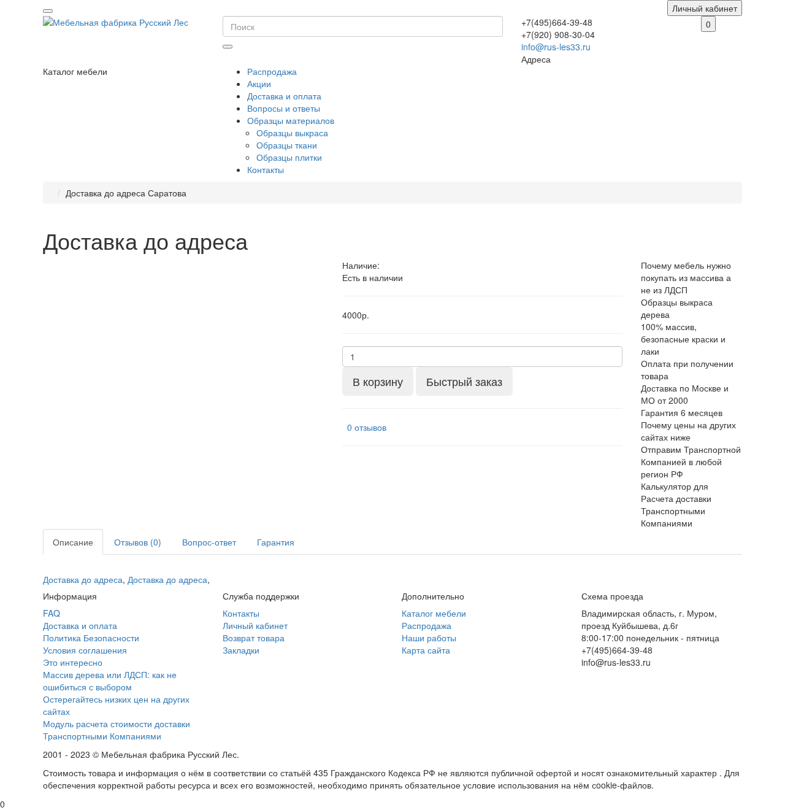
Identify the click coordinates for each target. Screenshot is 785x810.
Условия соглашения (85, 650)
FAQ (51, 613)
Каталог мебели (434, 613)
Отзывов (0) (137, 542)
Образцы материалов (290, 120)
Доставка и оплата (284, 96)
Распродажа (272, 71)
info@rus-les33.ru (556, 46)
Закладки (241, 650)
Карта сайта (426, 650)
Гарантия (275, 542)
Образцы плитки (289, 157)
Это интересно (72, 662)
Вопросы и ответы (283, 108)
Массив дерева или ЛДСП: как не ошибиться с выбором (110, 680)
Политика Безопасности (91, 637)
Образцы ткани (286, 145)
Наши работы (429, 637)
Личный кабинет (255, 625)
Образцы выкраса (292, 132)
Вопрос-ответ (209, 542)
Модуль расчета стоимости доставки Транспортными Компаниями (116, 729)
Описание (73, 542)
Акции (259, 83)
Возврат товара (254, 637)
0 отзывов (366, 427)
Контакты (265, 169)
